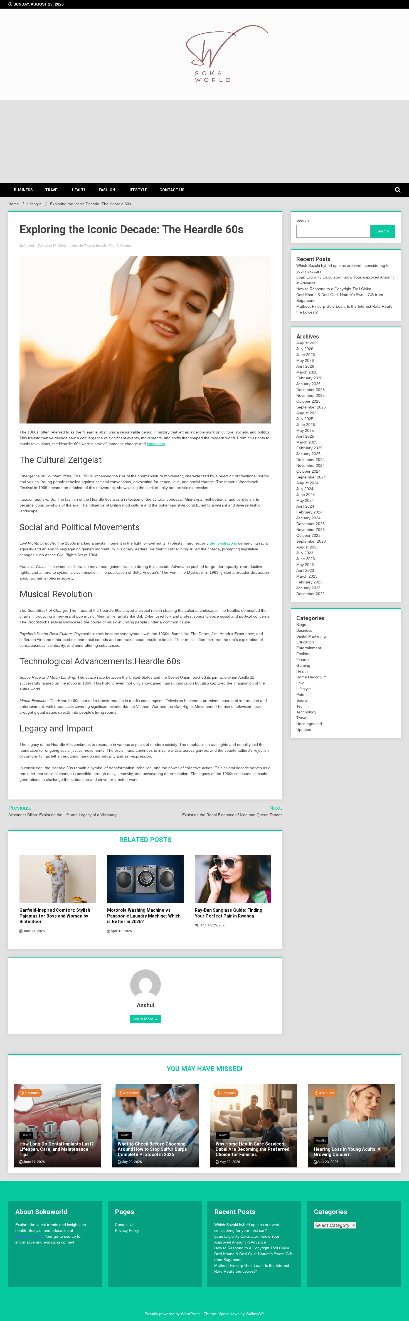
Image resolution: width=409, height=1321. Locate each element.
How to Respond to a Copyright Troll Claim (333, 289)
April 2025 (305, 436)
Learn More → (145, 1019)
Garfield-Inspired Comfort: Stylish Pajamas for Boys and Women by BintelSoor (54, 916)
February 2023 (309, 582)
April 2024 (305, 506)
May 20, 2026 (131, 1162)
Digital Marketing (311, 636)
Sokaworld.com (28, 1236)
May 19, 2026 (229, 1162)
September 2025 (311, 407)
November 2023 (310, 529)
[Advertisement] (204, 141)
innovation (156, 444)
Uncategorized (309, 723)
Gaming (303, 665)
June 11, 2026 (34, 931)
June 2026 (305, 354)
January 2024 (308, 518)
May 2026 (305, 360)
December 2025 (310, 389)
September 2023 (311, 541)
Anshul (29, 246)
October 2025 (308, 401)
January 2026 (308, 384)
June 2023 (305, 559)
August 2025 (307, 413)
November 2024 (310, 465)
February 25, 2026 (212, 925)
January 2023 (308, 588)
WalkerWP (254, 1314)
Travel (52, 190)
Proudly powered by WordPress (173, 1314)
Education (305, 642)
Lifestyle (137, 190)
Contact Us (171, 190)
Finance (303, 659)
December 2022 (310, 593)
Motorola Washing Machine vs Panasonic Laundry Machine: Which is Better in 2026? (144, 916)
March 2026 (306, 372)
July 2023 (304, 553)
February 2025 (309, 448)
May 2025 (305, 430)
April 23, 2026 (327, 1162)
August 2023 (307, 547)
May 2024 (305, 500)
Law (300, 683)
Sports (302, 700)
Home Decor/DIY (311, 677)
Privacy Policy (127, 1230)
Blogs (301, 624)
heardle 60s (105, 246)
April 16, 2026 (121, 931)
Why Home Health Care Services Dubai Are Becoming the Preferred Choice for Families (252, 1149)
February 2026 (309, 378)
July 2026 (304, 349)
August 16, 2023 (54, 246)
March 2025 (306, 442)
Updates (303, 729)
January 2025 (308, 454)
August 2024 (307, 483)
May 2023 (305, 564)
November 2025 (310, 395)
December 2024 (310, 459)
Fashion (107, 190)
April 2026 (305, 366)
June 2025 (305, 424)
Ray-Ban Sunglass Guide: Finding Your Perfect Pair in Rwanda (228, 913)
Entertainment (308, 648)
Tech (300, 706)
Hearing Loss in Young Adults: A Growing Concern (347, 1152)
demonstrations (223, 543)
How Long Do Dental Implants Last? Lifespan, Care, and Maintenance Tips (56, 1149)
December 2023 (310, 524)
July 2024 (304, 489)
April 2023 (305, 570)
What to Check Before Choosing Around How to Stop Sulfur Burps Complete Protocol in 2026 (152, 1149)
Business (23, 190)
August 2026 (307, 343)
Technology (306, 712)
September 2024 (311, 477)
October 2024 (308, 471)
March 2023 (306, 576)
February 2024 (309, 512)
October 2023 (308, 535)
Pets (300, 694)
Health (79, 190)
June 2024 (305, 494)
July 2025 (304, 419)
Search (302, 220)
